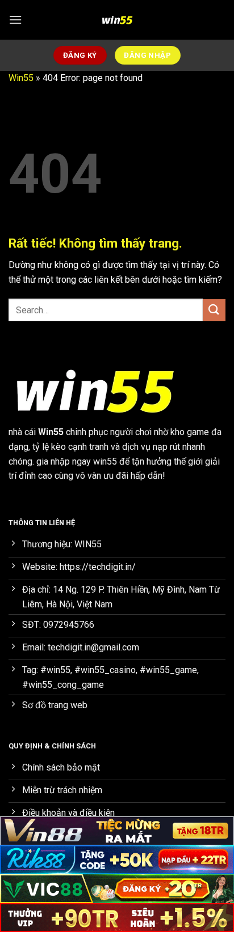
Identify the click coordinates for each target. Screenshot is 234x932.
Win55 (21, 78)
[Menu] (15, 19)
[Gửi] (214, 310)
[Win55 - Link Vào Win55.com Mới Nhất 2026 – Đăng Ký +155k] (117, 20)
